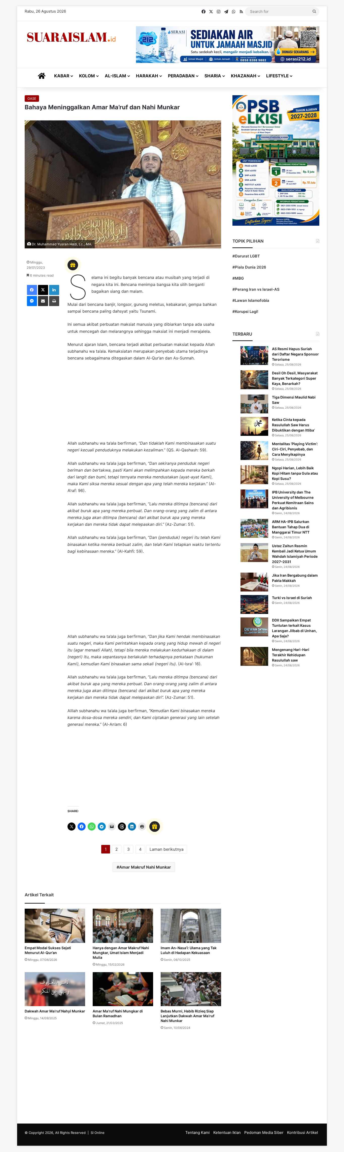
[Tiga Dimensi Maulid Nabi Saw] (254, 403)
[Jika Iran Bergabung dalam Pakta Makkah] (254, 582)
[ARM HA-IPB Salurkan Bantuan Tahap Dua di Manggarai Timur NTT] (254, 528)
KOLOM (87, 75)
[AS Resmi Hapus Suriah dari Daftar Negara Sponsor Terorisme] (254, 355)
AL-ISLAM (115, 75)
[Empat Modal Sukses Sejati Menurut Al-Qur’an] (55, 926)
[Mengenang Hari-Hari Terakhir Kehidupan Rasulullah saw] (254, 656)
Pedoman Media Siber (264, 1132)
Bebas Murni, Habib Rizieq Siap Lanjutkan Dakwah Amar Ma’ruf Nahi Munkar (187, 1016)
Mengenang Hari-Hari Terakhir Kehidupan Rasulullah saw (290, 654)
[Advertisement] (144, 403)
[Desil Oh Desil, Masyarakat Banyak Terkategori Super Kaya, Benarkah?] (254, 379)
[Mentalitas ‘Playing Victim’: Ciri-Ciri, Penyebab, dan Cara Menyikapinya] (254, 450)
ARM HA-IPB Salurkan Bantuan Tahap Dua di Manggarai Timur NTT (290, 526)
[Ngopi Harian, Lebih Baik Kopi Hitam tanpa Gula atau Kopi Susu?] (254, 474)
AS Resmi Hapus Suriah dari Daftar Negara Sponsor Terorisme (295, 354)
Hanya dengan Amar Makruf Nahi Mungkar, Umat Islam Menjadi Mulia (121, 953)
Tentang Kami (197, 1132)
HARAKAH (147, 75)
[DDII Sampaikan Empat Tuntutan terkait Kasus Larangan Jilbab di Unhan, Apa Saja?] (254, 626)
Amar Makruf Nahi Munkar (145, 867)
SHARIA (212, 75)
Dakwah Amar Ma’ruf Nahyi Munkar (55, 1011)
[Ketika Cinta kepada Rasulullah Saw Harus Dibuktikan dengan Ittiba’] (254, 426)
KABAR (61, 75)
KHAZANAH (243, 75)
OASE (31, 98)
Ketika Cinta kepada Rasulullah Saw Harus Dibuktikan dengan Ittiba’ (293, 424)
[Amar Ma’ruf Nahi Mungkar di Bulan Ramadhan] (123, 989)
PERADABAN (181, 75)
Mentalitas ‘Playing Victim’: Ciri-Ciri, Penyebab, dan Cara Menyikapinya (295, 449)
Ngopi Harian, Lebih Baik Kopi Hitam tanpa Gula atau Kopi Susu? (295, 473)
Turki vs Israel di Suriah (292, 598)
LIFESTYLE (277, 75)
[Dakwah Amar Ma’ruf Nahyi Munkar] (55, 989)
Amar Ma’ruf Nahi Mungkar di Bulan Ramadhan (118, 1013)
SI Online (98, 1133)
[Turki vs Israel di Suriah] (254, 604)
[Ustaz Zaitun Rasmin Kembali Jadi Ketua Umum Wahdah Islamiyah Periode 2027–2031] (254, 552)
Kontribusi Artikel (302, 1132)
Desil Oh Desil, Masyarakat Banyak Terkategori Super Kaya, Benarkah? (295, 378)
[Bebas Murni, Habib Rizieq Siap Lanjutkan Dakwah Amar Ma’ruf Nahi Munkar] (191, 989)
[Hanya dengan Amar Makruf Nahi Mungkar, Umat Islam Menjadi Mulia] (123, 926)
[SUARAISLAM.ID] (71, 37)
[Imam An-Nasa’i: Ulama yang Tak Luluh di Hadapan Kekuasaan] (191, 926)
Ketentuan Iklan (227, 1132)
